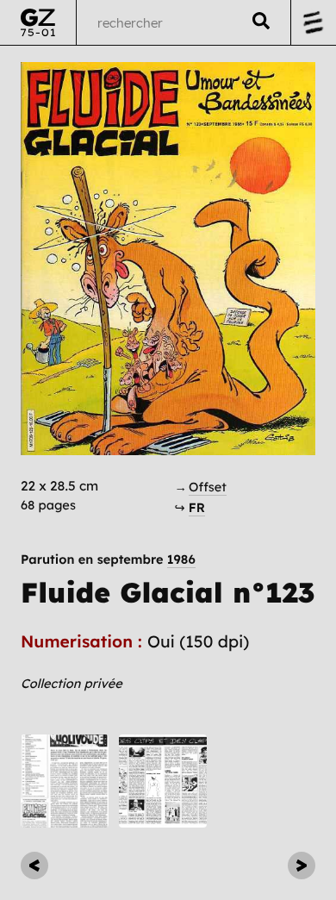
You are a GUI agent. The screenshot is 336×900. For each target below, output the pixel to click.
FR (197, 507)
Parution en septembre (108, 560)
